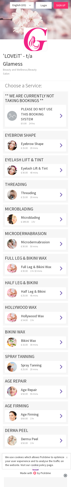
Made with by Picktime (35, 473)
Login (44, 5)
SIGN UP (60, 5)
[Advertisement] (35, 482)
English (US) (19, 5)
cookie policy (38, 465)
